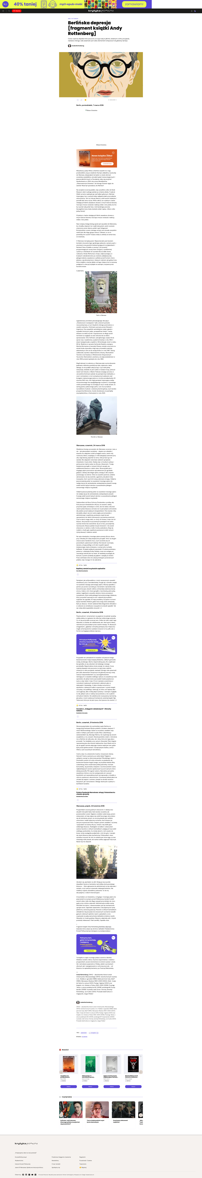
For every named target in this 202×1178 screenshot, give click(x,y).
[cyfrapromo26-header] (101, 4)
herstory (83, 1033)
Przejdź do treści (8, 5)
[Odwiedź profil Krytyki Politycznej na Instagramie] (26, 1175)
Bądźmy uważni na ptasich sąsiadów (90, 569)
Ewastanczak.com (90, 1174)
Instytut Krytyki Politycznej (22, 1164)
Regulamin (82, 1157)
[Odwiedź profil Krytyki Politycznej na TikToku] (29, 1175)
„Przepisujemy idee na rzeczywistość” (26, 1153)
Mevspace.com (77, 1174)
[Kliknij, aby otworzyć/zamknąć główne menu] (3, 10)
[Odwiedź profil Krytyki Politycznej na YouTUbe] (32, 1175)
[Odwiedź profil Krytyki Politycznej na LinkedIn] (35, 1175)
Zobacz (68, 1086)
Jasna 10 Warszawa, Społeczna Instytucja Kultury (29, 1167)
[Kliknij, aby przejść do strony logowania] (192, 11)
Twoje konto (82, 1164)
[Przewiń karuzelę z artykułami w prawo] (141, 1115)
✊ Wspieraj (82, 1167)
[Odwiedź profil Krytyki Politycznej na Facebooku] (23, 1175)
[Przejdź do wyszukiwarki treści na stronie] (9, 11)
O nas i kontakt (56, 1164)
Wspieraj (18, 11)
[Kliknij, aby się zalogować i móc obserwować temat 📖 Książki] (97, 1033)
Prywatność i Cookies (85, 1160)
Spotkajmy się (56, 1167)
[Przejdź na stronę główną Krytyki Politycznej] (26, 1144)
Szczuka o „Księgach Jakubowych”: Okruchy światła (93, 710)
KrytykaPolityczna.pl (21, 1157)
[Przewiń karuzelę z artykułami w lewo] (61, 1115)
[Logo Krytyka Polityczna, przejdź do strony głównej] (100, 11)
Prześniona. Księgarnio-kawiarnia (61, 1157)
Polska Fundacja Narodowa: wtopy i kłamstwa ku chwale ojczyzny (95, 793)
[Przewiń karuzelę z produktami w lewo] (61, 1072)
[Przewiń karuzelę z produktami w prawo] (141, 1072)
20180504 (84, 1036)
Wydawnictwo (19, 1160)
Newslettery (55, 1160)
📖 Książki (92, 1033)
